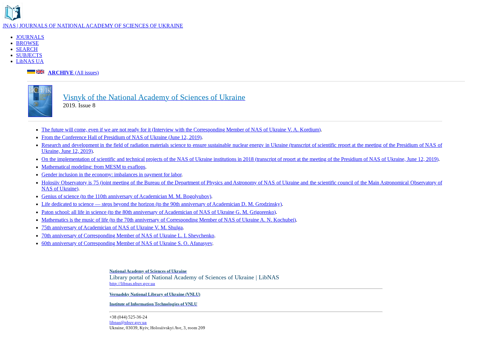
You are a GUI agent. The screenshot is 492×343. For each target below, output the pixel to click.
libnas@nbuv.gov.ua (128, 322)
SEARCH (27, 49)
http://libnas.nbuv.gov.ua (132, 283)
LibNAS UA (30, 61)
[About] (13, 21)
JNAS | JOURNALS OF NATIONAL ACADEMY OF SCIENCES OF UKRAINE (93, 25)
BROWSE (27, 43)
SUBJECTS (29, 55)
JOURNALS (30, 37)
